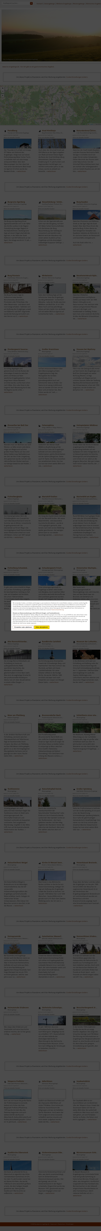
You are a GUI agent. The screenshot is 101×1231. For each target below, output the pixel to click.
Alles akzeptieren (42, 627)
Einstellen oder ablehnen (23, 627)
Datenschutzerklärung (57, 609)
